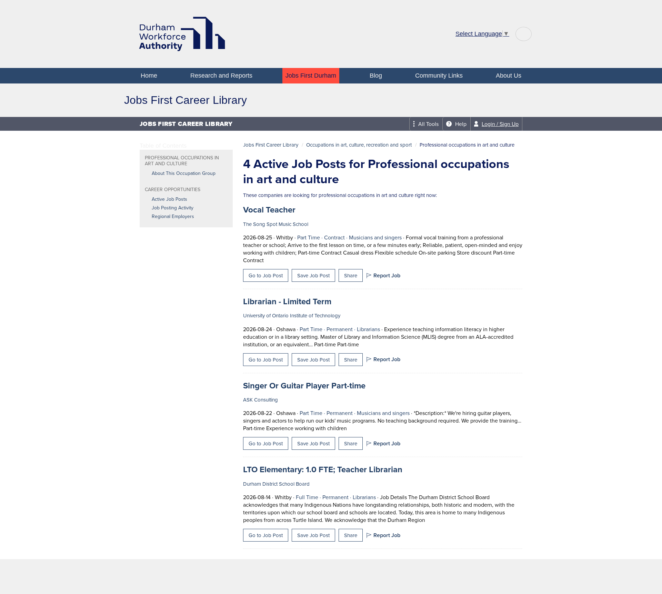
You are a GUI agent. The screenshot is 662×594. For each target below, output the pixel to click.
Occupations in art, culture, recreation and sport (359, 144)
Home (149, 75)
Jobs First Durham (310, 75)
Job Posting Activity (172, 208)
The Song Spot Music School (275, 224)
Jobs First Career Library (270, 144)
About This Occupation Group (183, 173)
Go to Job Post (266, 275)
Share (350, 275)
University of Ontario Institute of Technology (291, 315)
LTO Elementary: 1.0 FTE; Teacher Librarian (322, 469)
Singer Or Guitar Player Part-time (304, 385)
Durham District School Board (276, 483)
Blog (376, 75)
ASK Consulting (260, 399)
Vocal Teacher (269, 210)
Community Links (439, 75)
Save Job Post (313, 275)
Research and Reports (221, 75)
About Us (508, 75)
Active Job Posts (169, 199)
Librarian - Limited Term (287, 301)
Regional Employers (173, 216)
